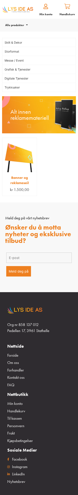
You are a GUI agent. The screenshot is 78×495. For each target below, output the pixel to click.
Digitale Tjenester (16, 78)
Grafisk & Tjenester (17, 69)
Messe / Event (14, 60)
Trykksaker (12, 87)
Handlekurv (67, 14)
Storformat (12, 51)
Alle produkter (14, 25)
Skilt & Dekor (13, 42)
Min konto (45, 14)
